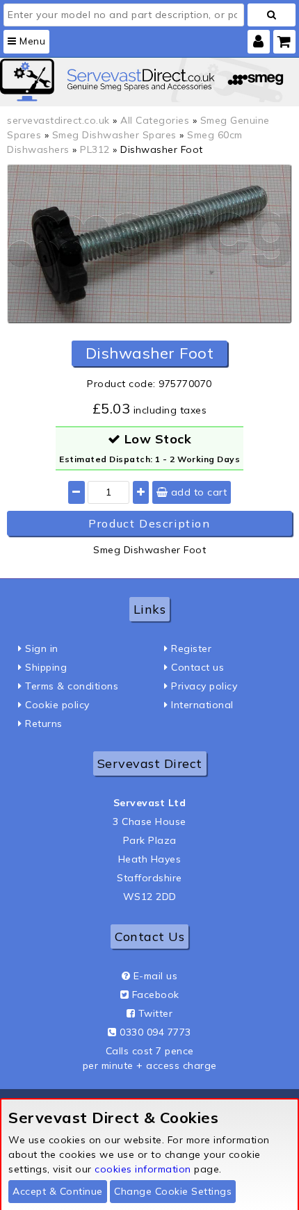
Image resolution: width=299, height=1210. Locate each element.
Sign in (41, 648)
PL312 (95, 149)
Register (191, 648)
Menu (31, 41)
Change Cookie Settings (173, 1191)
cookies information (143, 1169)
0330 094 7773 (155, 1032)
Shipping (46, 667)
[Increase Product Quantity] (141, 492)
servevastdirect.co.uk (58, 120)
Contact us (197, 667)
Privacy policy (204, 686)
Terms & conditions (71, 686)
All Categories (154, 120)
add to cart (197, 492)
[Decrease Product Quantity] (76, 492)
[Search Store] (272, 14)
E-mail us (156, 976)
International (202, 704)
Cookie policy (57, 704)
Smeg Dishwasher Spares (114, 135)
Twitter (155, 1013)
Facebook (155, 994)
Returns (44, 723)
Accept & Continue (58, 1191)
